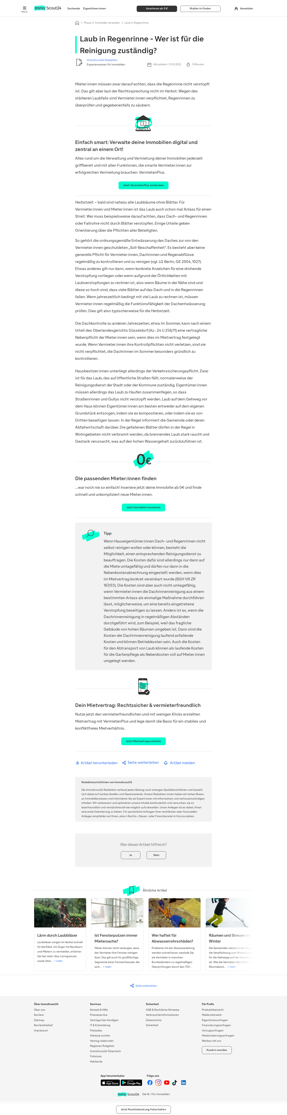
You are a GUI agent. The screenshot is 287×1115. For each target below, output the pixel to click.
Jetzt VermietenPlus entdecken (143, 185)
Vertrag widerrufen (102, 1041)
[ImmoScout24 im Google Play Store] (131, 1085)
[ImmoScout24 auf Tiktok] (175, 1084)
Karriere (39, 1015)
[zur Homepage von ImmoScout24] (47, 10)
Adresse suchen (100, 1035)
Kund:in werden (217, 1050)
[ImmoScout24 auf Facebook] (150, 1084)
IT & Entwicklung (100, 1025)
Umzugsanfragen (213, 1030)
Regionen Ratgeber (102, 1046)
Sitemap (39, 1020)
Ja (130, 855)
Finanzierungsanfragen (216, 1025)
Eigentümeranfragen (215, 1020)
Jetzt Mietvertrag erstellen (143, 741)
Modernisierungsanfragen (218, 1035)
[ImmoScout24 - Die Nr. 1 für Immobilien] (128, 1094)
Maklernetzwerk (212, 1015)
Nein (156, 855)
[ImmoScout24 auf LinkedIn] (183, 1084)
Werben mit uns (211, 1041)
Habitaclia (96, 1061)
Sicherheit (152, 1025)
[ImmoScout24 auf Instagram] (158, 1084)
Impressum (41, 1030)
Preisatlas (96, 1030)
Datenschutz (154, 1020)
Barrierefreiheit (43, 1025)
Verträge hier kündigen (104, 1020)
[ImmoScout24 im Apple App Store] (111, 1085)
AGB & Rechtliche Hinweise (162, 1009)
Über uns (39, 1009)
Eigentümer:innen (94, 8)
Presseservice (98, 1015)
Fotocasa (96, 1056)
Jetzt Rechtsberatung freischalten (143, 1109)
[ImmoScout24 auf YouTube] (167, 1084)
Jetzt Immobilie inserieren (143, 507)
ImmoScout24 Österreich (105, 1051)
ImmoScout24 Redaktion (102, 60)
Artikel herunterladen (99, 762)
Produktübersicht (213, 1009)
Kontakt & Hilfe (99, 1009)
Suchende (73, 8)
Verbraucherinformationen (162, 1015)
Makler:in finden (200, 8)
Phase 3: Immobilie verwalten (102, 22)
